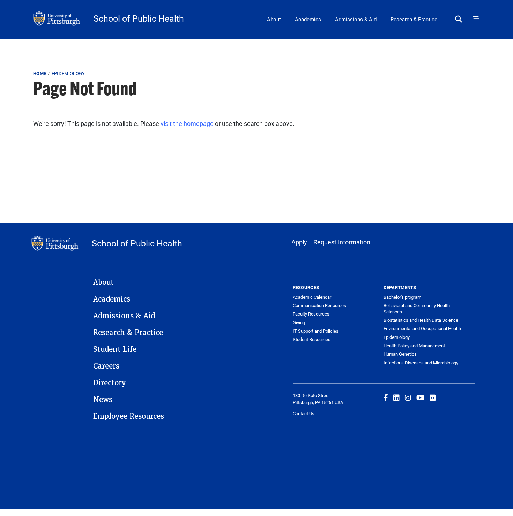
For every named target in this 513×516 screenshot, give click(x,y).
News (102, 399)
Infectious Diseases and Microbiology (421, 362)
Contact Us (303, 413)
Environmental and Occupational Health (422, 328)
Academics (308, 19)
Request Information (341, 242)
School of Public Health (139, 18)
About (274, 19)
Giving (299, 322)
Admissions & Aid (356, 19)
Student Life (114, 349)
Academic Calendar (312, 297)
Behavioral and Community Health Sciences (417, 308)
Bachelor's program (402, 297)
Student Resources (311, 339)
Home (39, 73)
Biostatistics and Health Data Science (421, 320)
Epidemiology (68, 73)
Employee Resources (128, 416)
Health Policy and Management (414, 345)
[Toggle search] (460, 19)
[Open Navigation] (476, 19)
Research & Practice (414, 19)
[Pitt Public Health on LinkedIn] (396, 397)
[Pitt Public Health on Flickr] (433, 397)
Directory (109, 382)
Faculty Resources (311, 314)
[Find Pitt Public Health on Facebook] (386, 397)
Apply (299, 242)
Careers (106, 366)
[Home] (60, 18)
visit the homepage (187, 123)
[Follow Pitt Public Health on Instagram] (408, 397)
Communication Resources (319, 305)
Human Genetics (400, 354)
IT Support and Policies (316, 331)
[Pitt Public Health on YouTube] (420, 397)
